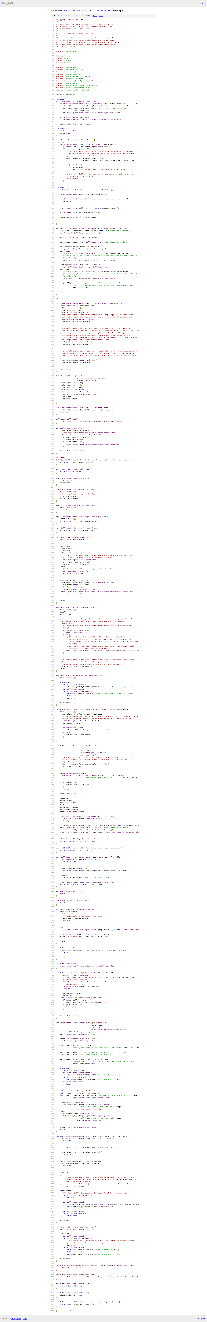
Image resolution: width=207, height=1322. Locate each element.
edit (101, 16)
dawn (53, 10)
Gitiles (13, 1319)
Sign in (202, 3)
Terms (25, 1319)
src (95, 10)
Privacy (18, 1319)
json (203, 1319)
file (95, 16)
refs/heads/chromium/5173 (77, 10)
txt (198, 1319)
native (108, 10)
